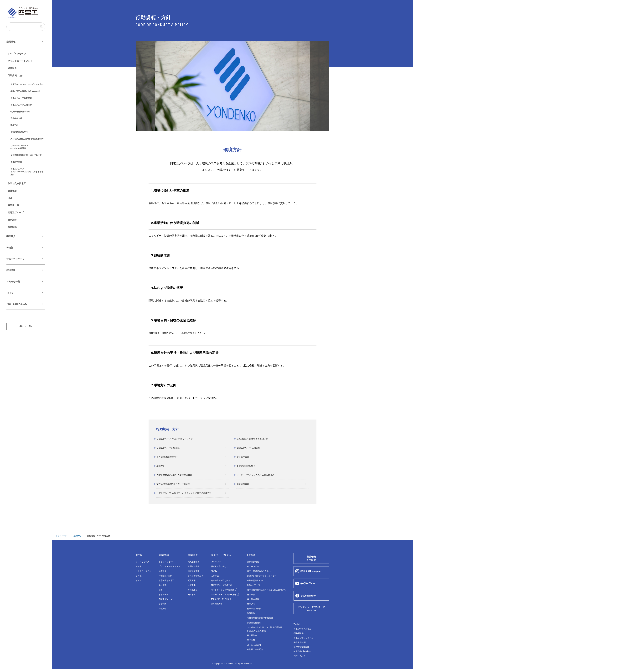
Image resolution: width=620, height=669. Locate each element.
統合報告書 (252, 635)
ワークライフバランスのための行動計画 (255, 474)
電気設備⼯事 (193, 561)
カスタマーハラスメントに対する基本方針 (26, 171)
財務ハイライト (254, 585)
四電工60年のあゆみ (16, 304)
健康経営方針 (16, 161)
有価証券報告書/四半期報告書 (260, 617)
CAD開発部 (299, 633)
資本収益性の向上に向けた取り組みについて (266, 589)
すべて (138, 580)
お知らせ (141, 555)
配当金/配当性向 (254, 608)
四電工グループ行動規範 (21, 97)
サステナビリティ (15, 258)
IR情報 (9, 247)
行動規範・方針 (165, 575)
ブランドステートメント (20, 60)
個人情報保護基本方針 (20, 111)
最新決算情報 (253, 561)
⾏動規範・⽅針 (16, 75)
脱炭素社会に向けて (219, 566)
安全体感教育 (216, 603)
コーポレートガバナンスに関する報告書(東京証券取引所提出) (264, 629)
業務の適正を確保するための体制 (25, 91)
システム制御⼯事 (195, 575)
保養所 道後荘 (300, 642)
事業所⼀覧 (13, 205)
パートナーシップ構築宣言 (223, 589)
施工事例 (192, 594)
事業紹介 (11, 236)
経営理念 (12, 68)
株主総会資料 (253, 599)
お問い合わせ (299, 655)
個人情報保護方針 (301, 646)
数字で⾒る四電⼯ (17, 183)
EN (30, 326)
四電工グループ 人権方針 (248, 447)
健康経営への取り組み (220, 580)
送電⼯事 (192, 585)
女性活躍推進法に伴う (25, 155)
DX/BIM (214, 571)
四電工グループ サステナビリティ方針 (174, 438)
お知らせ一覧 (13, 281)
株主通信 (251, 594)
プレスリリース (142, 561)
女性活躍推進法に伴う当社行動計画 (173, 483)
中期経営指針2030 (255, 580)
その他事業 (192, 589)
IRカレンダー (253, 566)
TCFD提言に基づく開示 (221, 599)
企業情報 (11, 41)
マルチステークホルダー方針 (224, 594)
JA (21, 326)
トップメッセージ (17, 53)
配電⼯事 (192, 580)
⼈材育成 (215, 575)
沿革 (10, 197)
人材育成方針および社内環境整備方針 (174, 474)
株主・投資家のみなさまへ (258, 571)
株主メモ (251, 603)
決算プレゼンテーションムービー (261, 575)
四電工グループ (26, 84)
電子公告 (251, 639)
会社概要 (12, 190)
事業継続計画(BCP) (19, 131)
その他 (138, 575)
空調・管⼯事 (193, 566)
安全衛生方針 (16, 118)
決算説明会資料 (254, 622)
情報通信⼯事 (193, 571)
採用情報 (11, 270)
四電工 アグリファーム (303, 637)
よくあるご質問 (254, 644)
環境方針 (14, 125)
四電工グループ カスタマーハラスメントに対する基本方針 (184, 492)
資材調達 (12, 219)
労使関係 (12, 226)
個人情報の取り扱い (302, 651)
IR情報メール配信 (255, 649)
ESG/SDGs (216, 561)
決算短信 (251, 613)
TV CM (10, 292)
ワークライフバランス (20, 147)
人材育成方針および (26, 138)
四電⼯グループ (16, 212)
